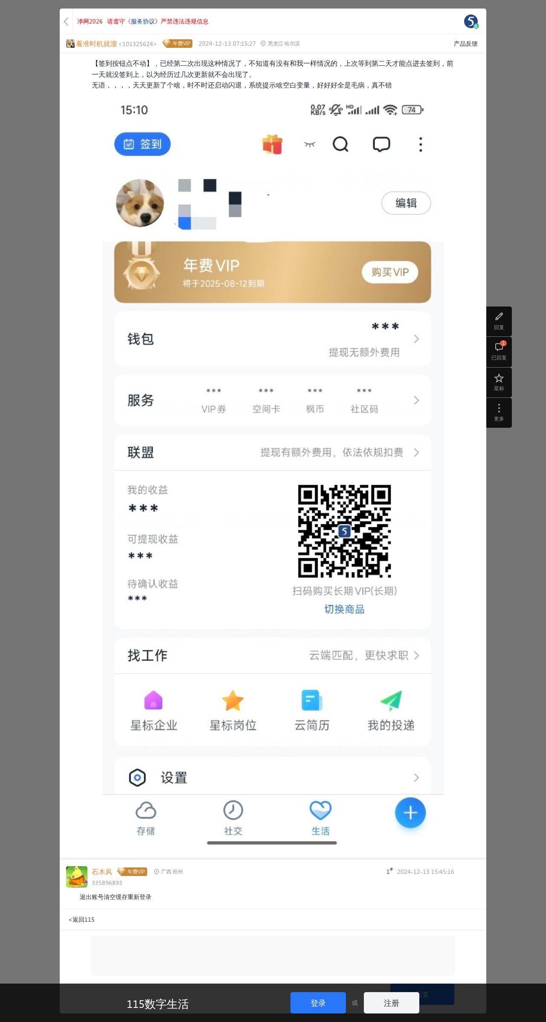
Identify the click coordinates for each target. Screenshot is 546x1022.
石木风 (102, 871)
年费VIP (181, 43)
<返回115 (81, 919)
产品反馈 (466, 43)
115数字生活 (158, 1003)
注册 (391, 1002)
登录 (318, 1002)
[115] (471, 21)
